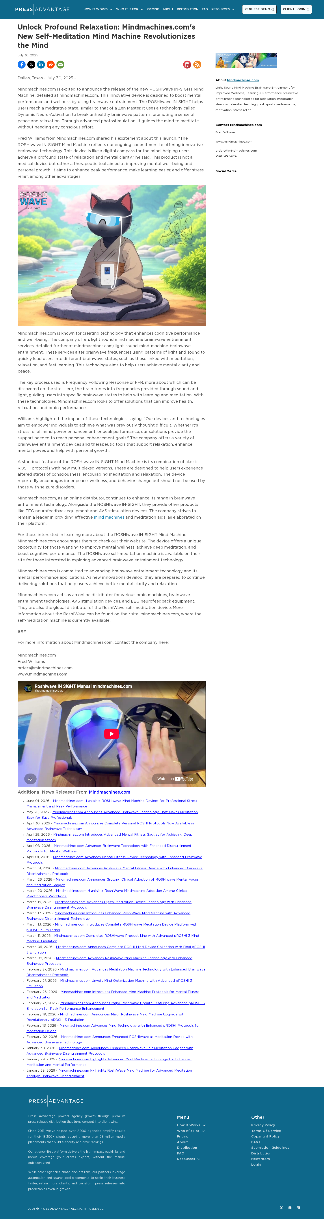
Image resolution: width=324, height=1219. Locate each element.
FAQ (205, 9)
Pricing (153, 9)
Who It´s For (127, 9)
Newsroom (260, 1159)
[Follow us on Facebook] (290, 1208)
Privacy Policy (263, 1125)
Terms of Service (266, 1131)
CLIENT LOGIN (294, 9)
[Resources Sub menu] (233, 9)
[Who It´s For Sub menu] (141, 9)
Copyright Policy (265, 1136)
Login (256, 1164)
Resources (220, 9)
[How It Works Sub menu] (111, 9)
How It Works (96, 9)
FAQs (255, 1142)
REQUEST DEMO (257, 9)
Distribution (187, 9)
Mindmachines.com (109, 792)
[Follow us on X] (281, 1208)
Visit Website (226, 156)
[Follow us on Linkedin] (298, 1208)
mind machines (109, 517)
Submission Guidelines (270, 1147)
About (168, 9)
